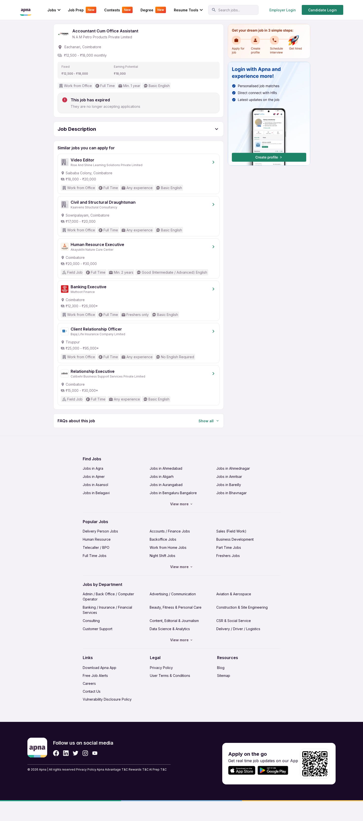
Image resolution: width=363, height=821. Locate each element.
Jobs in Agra (93, 468)
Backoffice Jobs (163, 539)
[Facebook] (56, 753)
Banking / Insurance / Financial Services (107, 610)
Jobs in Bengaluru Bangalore (173, 493)
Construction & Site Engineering (242, 607)
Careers (89, 683)
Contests (117, 10)
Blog (220, 668)
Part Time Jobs (228, 547)
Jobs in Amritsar (229, 476)
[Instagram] (85, 753)
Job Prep (81, 10)
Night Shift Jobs (162, 556)
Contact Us (92, 691)
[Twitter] (76, 753)
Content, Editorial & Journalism (174, 621)
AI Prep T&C (158, 769)
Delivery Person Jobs (100, 531)
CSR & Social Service (233, 621)
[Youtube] (94, 753)
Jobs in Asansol (95, 485)
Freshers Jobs (228, 556)
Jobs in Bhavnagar (231, 493)
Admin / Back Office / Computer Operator (108, 596)
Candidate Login (322, 10)
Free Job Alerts (95, 675)
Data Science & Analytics (170, 629)
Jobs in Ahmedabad (166, 468)
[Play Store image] (274, 770)
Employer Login (282, 10)
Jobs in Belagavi (96, 493)
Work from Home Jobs (168, 547)
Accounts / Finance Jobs (170, 531)
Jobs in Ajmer (94, 476)
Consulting (91, 621)
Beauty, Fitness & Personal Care (176, 607)
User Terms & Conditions (170, 675)
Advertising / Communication (173, 594)
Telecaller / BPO (96, 547)
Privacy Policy (161, 668)
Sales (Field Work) (231, 531)
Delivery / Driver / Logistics (238, 629)
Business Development (235, 539)
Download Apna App (99, 668)
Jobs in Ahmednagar (233, 468)
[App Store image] (241, 770)
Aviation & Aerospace (233, 594)
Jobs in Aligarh (162, 476)
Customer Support (97, 629)
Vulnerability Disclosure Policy (107, 699)
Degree (152, 10)
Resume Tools (186, 10)
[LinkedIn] (66, 753)
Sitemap (223, 675)
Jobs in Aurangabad (166, 485)
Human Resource (97, 539)
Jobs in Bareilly (228, 485)
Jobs (51, 10)
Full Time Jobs (94, 556)
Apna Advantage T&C (112, 769)
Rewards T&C (139, 769)
